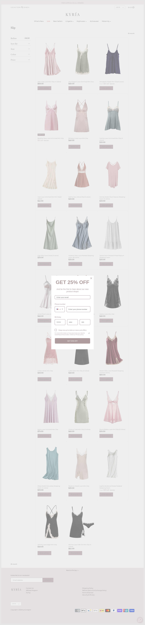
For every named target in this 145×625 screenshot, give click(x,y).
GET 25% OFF (72, 341)
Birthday (58, 317)
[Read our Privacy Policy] (89, 333)
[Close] (91, 278)
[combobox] (60, 309)
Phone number (60, 304)
